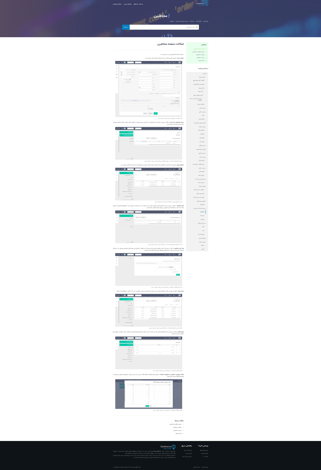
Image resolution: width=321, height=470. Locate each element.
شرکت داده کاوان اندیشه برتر (126, 467)
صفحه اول (205, 21)
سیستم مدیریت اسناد (200, 179)
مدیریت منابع (202, 168)
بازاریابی (202, 219)
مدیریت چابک (202, 242)
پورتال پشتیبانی (204, 453)
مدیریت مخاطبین (177, 430)
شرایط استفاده (205, 467)
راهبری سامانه (202, 186)
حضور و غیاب (201, 175)
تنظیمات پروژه (201, 104)
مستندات (192, 21)
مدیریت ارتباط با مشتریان (182, 21)
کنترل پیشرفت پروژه (198, 95)
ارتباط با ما (205, 456)
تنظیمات (202, 134)
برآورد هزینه (201, 160)
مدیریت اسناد (201, 182)
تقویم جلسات (201, 234)
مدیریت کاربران (201, 153)
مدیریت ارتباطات (201, 223)
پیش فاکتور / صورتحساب (198, 164)
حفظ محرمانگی (196, 467)
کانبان (202, 249)
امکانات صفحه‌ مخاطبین (199, 49)
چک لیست (201, 142)
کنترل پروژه (201, 88)
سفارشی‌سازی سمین (187, 456)
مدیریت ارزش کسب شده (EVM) (196, 99)
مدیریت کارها (202, 127)
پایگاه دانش (198, 21)
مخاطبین (172, 21)
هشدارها (202, 205)
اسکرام (202, 245)
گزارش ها (202, 138)
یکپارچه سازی (202, 238)
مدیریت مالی (202, 157)
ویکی (203, 115)
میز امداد (202, 216)
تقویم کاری (201, 171)
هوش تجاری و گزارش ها (199, 123)
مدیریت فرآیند (202, 145)
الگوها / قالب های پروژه (198, 80)
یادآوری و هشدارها (201, 201)
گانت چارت (200, 91)
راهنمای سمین (127, 4)
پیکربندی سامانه (200, 193)
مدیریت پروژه (202, 77)
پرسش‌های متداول (204, 450)
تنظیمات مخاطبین (177, 427)
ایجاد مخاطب (178, 433)
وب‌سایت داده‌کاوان (138, 4)
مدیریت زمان (202, 108)
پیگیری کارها (201, 130)
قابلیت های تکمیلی (200, 149)
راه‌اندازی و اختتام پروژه (199, 84)
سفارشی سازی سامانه (199, 190)
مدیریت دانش (202, 112)
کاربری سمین (189, 453)
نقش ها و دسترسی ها (199, 197)
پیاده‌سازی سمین (188, 450)
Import (182, 250)
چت (203, 230)
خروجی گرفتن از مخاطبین (176, 424)
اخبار (203, 227)
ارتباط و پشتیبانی (117, 4)
